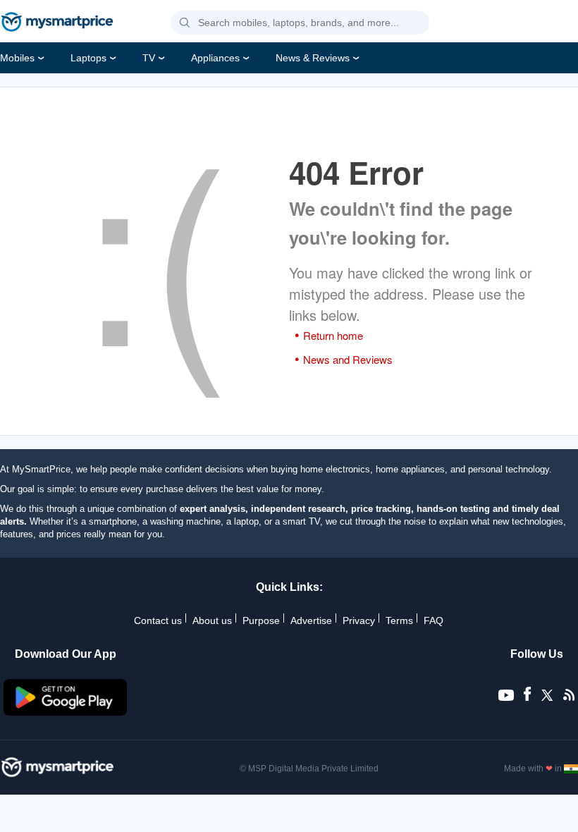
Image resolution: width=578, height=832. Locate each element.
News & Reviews (313, 57)
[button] (184, 23)
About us (212, 620)
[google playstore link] (65, 712)
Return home (333, 335)
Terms (399, 620)
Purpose (261, 620)
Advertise (311, 620)
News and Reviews (348, 359)
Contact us (158, 620)
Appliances (215, 57)
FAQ (433, 620)
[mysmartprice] (57, 23)
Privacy (359, 620)
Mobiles (17, 57)
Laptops (88, 57)
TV (148, 57)
